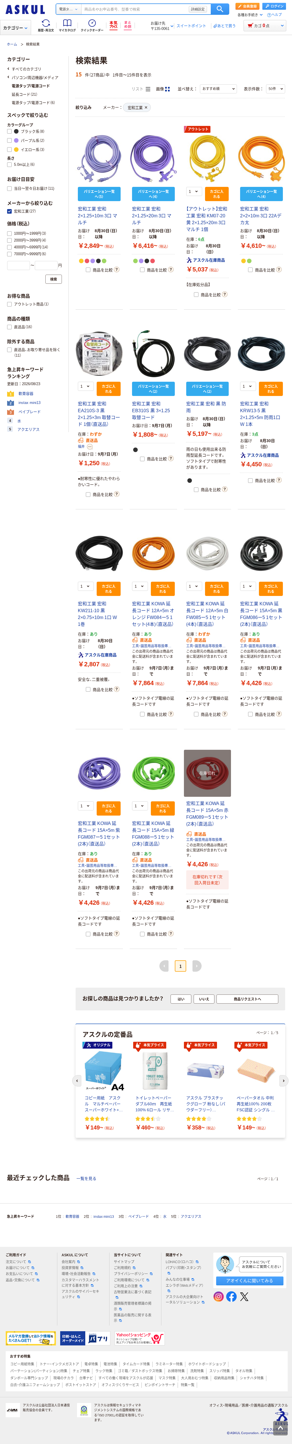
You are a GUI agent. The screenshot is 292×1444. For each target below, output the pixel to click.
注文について (16, 1262)
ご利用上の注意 (126, 1286)
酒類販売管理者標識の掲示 (132, 1306)
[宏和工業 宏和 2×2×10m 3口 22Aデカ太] (261, 158)
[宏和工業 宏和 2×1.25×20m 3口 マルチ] (153, 158)
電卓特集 (91, 1364)
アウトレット (198, 129)
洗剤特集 (197, 1371)
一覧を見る (86, 1178)
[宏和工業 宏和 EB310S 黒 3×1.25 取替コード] (153, 353)
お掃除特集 (176, 1371)
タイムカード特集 (136, 1364)
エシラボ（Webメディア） (185, 1286)
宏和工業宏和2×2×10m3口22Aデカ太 (260, 216)
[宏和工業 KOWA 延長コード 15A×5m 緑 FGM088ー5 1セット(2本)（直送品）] (153, 773)
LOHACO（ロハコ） (180, 1262)
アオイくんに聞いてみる (249, 1280)
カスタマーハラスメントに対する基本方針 (80, 1283)
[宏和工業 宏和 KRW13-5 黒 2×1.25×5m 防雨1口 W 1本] (261, 353)
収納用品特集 (224, 1378)
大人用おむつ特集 (194, 1378)
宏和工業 (135, 108)
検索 (220, 9)
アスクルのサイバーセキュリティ (80, 1294)
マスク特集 (167, 1378)
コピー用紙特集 (22, 1364)
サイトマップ (124, 1262)
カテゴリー (13, 28)
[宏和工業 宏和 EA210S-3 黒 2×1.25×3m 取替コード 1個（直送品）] (99, 353)
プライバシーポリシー (131, 1274)
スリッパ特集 (219, 1371)
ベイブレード (138, 1217)
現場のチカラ (63, 1378)
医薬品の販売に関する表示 (132, 1318)
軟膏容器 (72, 1217)
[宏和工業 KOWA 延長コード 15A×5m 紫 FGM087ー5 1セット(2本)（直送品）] (99, 773)
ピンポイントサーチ (160, 1385)
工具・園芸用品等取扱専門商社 (153, 646)
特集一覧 (187, 1385)
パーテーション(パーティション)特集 (38, 1371)
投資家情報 (70, 1268)
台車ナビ (86, 1378)
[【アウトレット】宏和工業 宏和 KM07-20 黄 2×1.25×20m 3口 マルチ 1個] (207, 158)
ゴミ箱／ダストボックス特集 (140, 1371)
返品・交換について (20, 1280)
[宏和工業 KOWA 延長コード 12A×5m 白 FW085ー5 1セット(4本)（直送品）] (207, 553)
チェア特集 (81, 1371)
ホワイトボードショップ (207, 1364)
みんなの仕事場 (178, 1280)
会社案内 (68, 1262)
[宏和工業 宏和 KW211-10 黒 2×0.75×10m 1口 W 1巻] (99, 553)
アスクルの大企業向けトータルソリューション (184, 1299)
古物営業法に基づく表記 (132, 1292)
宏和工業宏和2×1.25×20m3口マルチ (151, 216)
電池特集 (110, 1364)
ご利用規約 (122, 1268)
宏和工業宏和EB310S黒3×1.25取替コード (151, 410)
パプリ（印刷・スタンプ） (184, 1268)
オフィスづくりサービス (120, 1385)
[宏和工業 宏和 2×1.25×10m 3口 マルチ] (99, 158)
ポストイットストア (80, 1385)
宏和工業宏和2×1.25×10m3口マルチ (97, 216)
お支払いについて (19, 1274)
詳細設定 (198, 9)
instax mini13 (104, 1217)
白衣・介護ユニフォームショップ (35, 1385)
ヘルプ (276, 15)
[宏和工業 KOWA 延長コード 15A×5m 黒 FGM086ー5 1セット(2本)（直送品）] (261, 553)
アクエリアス (191, 1217)
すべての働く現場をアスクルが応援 (125, 1378)
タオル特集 (243, 1371)
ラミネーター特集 (169, 1364)
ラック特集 (103, 1371)
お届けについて (18, 1268)
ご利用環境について (129, 1280)
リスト (138, 89)
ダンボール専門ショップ (29, 1378)
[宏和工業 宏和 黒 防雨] (207, 353)
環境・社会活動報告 (76, 1274)
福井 (81, 447)
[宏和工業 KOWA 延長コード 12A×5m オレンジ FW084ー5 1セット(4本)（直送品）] (153, 553)
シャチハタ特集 (252, 1378)
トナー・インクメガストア (59, 1364)
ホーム (12, 44)
